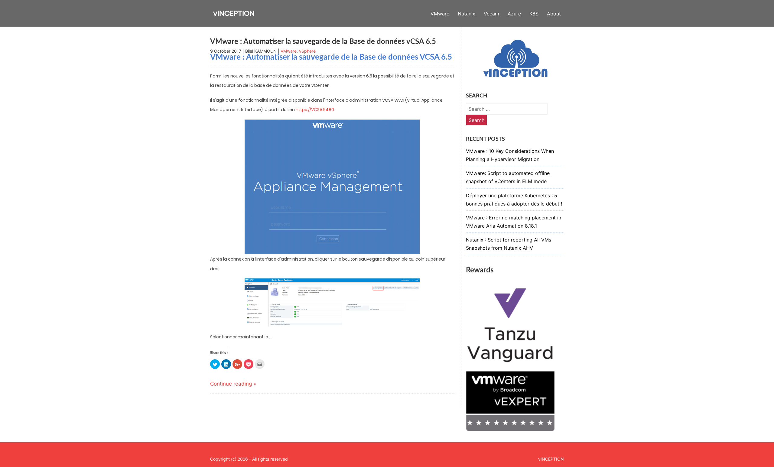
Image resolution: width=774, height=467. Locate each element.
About (554, 14)
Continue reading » (233, 384)
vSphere (307, 51)
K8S (533, 14)
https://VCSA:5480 (315, 110)
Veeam (491, 14)
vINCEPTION (234, 13)
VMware (440, 14)
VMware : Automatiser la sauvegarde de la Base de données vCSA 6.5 (323, 41)
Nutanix (466, 14)
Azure (514, 14)
